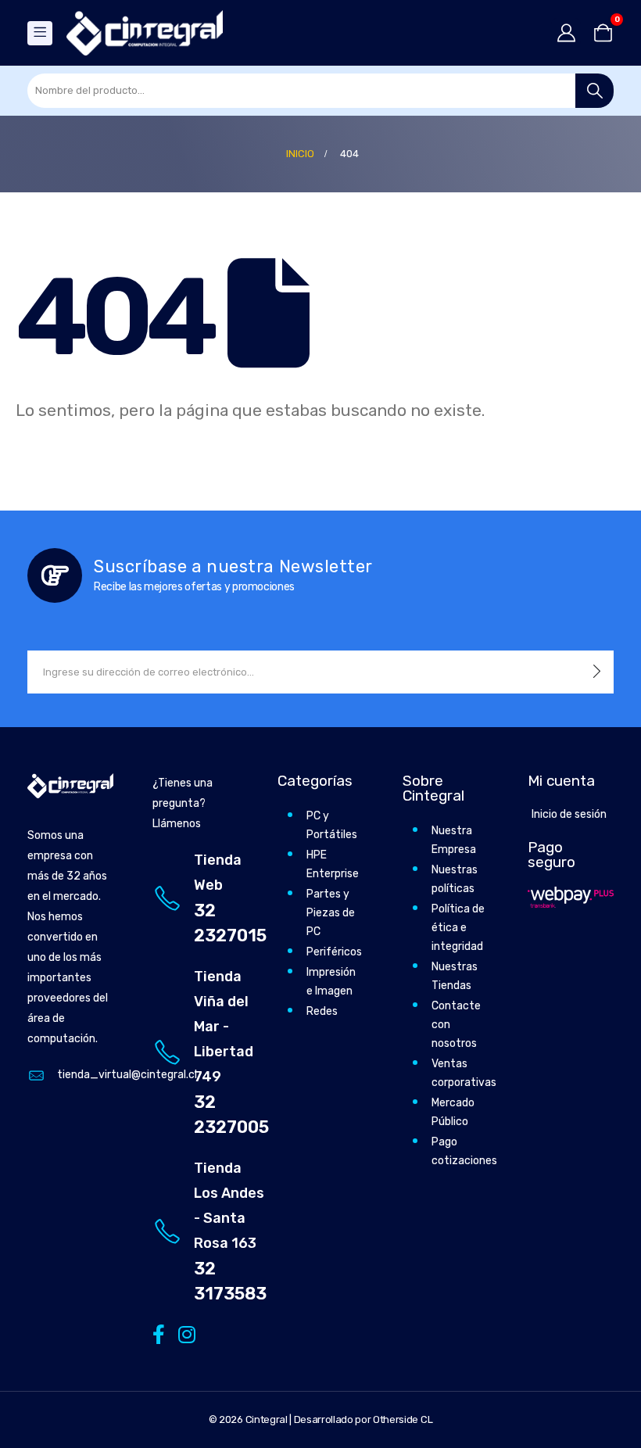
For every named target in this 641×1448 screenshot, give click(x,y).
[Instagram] (184, 1333)
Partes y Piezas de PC (330, 912)
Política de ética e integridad (458, 927)
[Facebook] (158, 1333)
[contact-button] (597, 672)
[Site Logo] (144, 33)
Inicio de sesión (569, 814)
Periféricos (334, 952)
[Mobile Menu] (39, 33)
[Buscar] (594, 90)
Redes (322, 1011)
